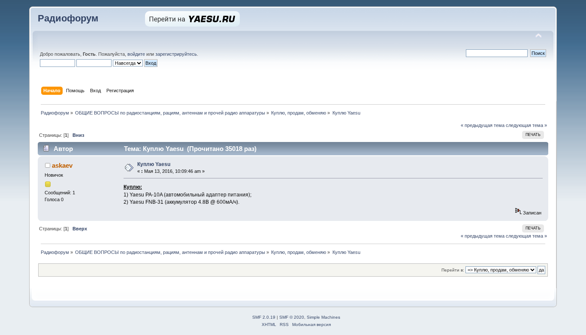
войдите (136, 54)
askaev (62, 165)
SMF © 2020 (291, 317)
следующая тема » (526, 125)
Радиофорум (68, 18)
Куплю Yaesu (153, 164)
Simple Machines (323, 317)
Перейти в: (452, 270)
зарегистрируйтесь (176, 54)
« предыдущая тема (482, 125)
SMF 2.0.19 (263, 317)
